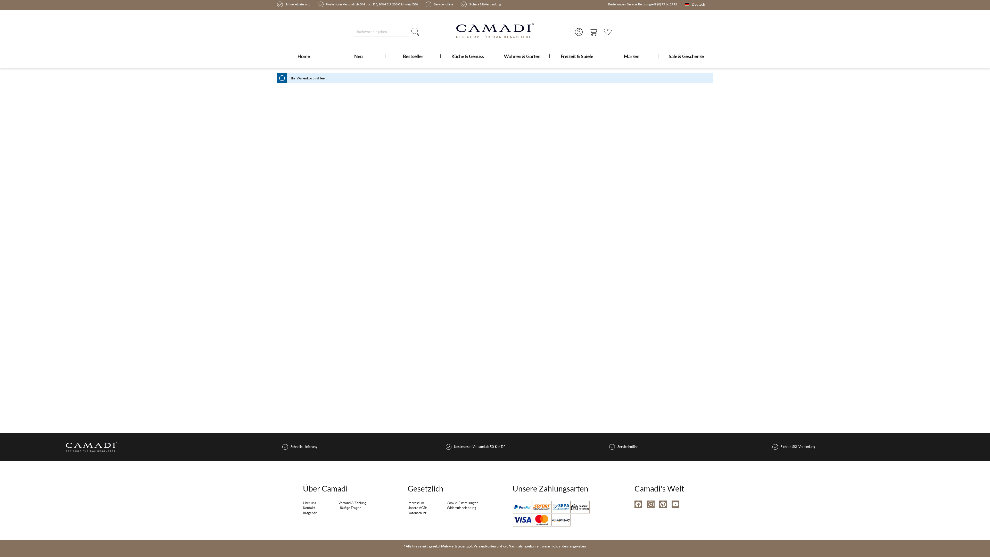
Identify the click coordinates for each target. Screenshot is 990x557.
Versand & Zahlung (352, 503)
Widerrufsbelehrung (461, 508)
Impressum (416, 503)
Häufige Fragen (350, 508)
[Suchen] (415, 31)
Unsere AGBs (417, 508)
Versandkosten (485, 546)
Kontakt (309, 508)
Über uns (309, 503)
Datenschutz (417, 513)
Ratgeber (310, 513)
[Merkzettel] (607, 32)
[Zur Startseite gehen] (495, 30)
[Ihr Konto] (579, 32)
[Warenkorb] (593, 32)
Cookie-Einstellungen (462, 503)
